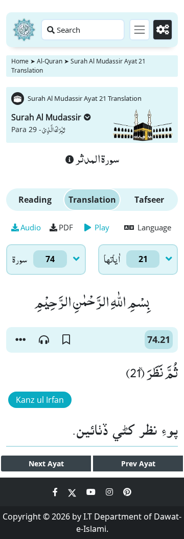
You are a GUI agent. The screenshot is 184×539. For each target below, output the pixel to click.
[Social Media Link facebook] (56, 492)
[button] (20, 340)
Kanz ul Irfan (40, 399)
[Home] (24, 30)
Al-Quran (49, 61)
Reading (35, 199)
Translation (92, 199)
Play (101, 227)
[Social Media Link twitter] (73, 492)
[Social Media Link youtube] (92, 492)
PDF (66, 227)
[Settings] (162, 29)
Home (20, 61)
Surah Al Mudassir (46, 117)
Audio (30, 227)
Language (153, 227)
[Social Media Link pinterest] (127, 492)
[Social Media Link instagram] (110, 492)
